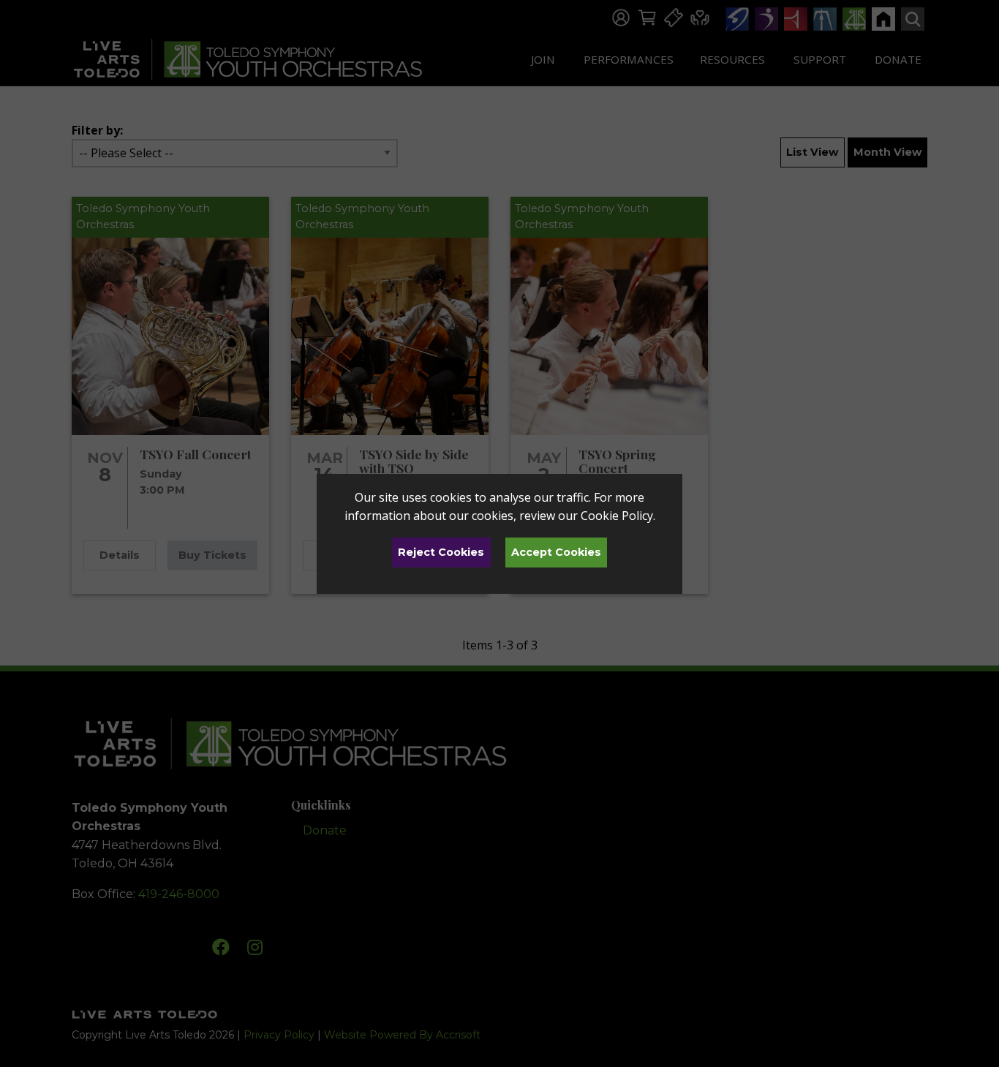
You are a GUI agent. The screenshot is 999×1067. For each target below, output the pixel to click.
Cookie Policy (617, 516)
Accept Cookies (556, 552)
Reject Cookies (441, 552)
